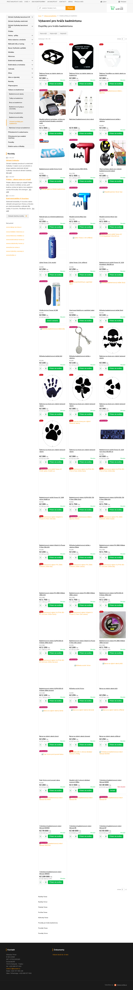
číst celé (9, 173)
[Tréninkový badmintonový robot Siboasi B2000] (112, 764)
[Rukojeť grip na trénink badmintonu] (52, 201)
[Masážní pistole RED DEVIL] (82, 153)
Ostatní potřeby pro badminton (16, 122)
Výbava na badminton (16, 90)
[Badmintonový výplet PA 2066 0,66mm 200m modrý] (112, 529)
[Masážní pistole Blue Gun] (82, 201)
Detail (112, 790)
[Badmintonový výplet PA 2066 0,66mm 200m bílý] (52, 577)
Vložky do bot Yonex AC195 (48, 310)
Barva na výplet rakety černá (49, 736)
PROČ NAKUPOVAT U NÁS (14, 2)
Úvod (39, 16)
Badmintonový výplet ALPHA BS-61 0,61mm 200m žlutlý (51, 642)
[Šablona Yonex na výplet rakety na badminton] (52, 57)
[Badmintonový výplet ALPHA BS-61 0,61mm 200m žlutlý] (52, 625)
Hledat (70, 8)
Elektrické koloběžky (15, 61)
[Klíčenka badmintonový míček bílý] (52, 340)
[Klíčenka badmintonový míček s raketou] (112, 103)
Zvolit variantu (52, 321)
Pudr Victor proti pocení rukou (49, 780)
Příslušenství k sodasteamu (18, 132)
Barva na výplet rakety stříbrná (109, 736)
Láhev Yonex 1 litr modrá (47, 262)
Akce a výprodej (13, 77)
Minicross (11, 56)
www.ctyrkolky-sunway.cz (15, 251)
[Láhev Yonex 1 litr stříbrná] (82, 247)
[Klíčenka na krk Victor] (82, 672)
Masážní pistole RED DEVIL (78, 169)
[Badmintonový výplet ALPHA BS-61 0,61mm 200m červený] (52, 672)
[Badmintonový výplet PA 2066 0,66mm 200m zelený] (82, 577)
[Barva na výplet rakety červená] (82, 720)
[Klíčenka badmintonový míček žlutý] (112, 294)
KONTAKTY (62, 2)
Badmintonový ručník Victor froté (50, 169)
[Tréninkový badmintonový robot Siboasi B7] (112, 810)
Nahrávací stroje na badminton (19, 128)
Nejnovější (43, 33)
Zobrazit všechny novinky (16, 216)
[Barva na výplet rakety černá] (52, 720)
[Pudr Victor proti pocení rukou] (52, 764)
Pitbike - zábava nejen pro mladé (18, 179)
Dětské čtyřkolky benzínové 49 (19, 17)
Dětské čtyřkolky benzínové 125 (18, 26)
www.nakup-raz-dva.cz (13, 227)
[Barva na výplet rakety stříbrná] (112, 720)
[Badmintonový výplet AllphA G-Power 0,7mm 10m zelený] (82, 625)
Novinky (11, 81)
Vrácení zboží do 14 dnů (60, 955)
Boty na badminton (15, 102)
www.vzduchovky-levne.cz (15, 243)
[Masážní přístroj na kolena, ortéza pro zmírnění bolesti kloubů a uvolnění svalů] (52, 103)
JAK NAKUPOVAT (52, 2)
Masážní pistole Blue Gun (77, 217)
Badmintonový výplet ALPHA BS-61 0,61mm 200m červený (51, 689)
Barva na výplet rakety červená (79, 736)
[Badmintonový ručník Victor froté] (52, 153)
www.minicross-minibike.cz (15, 236)
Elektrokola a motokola (16, 65)
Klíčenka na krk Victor (76, 688)
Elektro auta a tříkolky (16, 146)
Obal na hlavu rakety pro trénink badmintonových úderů (110, 170)
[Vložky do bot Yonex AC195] (52, 294)
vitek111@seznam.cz (13, 969)
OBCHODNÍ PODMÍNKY (38, 2)
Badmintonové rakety (16, 94)
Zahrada (11, 69)
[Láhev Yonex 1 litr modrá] (52, 247)
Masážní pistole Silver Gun (108, 217)
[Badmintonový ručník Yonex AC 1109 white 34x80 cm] (52, 481)
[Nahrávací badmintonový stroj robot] (82, 103)
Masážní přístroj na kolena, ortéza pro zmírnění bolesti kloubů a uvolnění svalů (52, 121)
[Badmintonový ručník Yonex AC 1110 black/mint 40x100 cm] (112, 247)
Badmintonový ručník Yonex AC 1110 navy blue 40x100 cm (111, 451)
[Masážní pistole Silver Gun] (112, 201)
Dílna (10, 73)
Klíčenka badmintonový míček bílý (50, 356)
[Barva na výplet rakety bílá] (112, 672)
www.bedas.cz (11, 255)
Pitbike (10, 31)
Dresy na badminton (16, 113)
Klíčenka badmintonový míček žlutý (111, 310)
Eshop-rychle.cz (122, 985)
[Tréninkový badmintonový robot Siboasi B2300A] (52, 810)
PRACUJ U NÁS (79, 2)
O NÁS (26, 2)
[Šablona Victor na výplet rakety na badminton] (82, 57)
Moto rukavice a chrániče (17, 40)
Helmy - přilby (13, 36)
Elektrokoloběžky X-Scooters (17, 198)
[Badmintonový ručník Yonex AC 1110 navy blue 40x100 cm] (112, 434)
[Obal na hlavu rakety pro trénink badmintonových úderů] (112, 153)
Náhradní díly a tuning (16, 44)
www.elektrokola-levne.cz (15, 240)
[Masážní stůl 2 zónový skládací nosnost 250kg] (82, 764)
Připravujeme (13, 86)
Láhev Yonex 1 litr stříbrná (78, 262)
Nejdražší (63, 33)
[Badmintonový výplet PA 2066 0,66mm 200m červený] (112, 625)
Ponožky (11, 142)
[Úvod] (21, 8)
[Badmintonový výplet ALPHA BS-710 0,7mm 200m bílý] (112, 481)
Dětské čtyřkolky (12, 160)
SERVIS (70, 2)
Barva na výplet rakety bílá (108, 688)
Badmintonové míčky (16, 117)
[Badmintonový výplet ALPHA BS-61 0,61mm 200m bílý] (112, 577)
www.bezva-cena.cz (13, 247)
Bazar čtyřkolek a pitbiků (17, 48)
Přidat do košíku (55, 84)
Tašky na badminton (16, 98)
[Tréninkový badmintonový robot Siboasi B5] (82, 810)
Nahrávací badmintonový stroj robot (81, 119)
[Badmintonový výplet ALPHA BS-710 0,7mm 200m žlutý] (82, 481)
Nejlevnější (53, 33)
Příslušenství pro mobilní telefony (17, 137)
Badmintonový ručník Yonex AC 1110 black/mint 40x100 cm (111, 263)
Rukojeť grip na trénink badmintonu (51, 217)
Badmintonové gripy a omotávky (16, 108)
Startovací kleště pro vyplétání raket (81, 310)
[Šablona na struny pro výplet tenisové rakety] (112, 340)
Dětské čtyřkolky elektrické (18, 21)
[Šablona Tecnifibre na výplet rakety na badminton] (112, 57)
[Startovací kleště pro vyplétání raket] (82, 294)
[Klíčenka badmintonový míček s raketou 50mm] (82, 529)
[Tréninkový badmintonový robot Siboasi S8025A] (52, 856)
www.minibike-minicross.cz (15, 232)
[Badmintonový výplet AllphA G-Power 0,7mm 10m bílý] (52, 529)
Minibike (11, 52)
